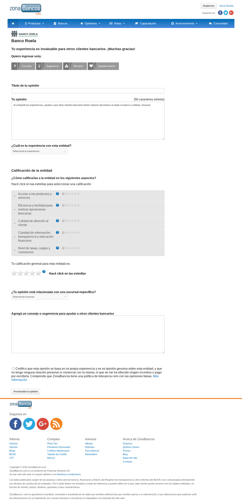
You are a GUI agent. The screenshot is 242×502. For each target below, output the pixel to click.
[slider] (72, 193)
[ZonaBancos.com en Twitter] (29, 424)
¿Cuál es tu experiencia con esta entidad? (41, 145)
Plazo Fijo (52, 443)
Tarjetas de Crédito (57, 454)
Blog (125, 454)
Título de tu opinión (25, 85)
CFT (11, 458)
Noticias (13, 443)
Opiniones (90, 23)
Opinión (13, 447)
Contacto (127, 461)
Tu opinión (19, 99)
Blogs (12, 450)
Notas (116, 23)
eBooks (89, 443)
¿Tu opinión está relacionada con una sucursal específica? (53, 292)
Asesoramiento (184, 23)
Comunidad (219, 23)
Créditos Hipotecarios (58, 450)
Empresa (127, 443)
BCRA (12, 454)
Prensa (126, 450)
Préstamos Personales (59, 447)
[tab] (87, 196)
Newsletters (91, 454)
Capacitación (147, 23)
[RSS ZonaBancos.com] (56, 424)
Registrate (208, 5)
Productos (33, 23)
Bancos (62, 23)
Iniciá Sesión (226, 5)
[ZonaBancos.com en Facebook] (15, 424)
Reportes (90, 447)
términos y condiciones (69, 474)
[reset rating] (63, 193)
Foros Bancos (92, 450)
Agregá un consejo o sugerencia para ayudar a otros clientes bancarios (62, 313)
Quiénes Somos (131, 447)
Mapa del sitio (130, 458)
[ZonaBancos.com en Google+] (43, 424)
